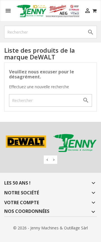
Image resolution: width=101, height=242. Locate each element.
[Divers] (75, 143)
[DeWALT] (26, 142)
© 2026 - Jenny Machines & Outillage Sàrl (50, 228)
